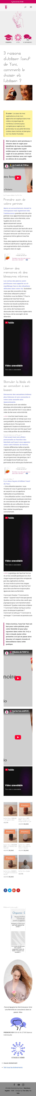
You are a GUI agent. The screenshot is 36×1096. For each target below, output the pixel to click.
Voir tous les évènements (13, 1067)
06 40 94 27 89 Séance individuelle (18, 1034)
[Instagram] (23, 1085)
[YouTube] (19, 1085)
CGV (12, 1091)
